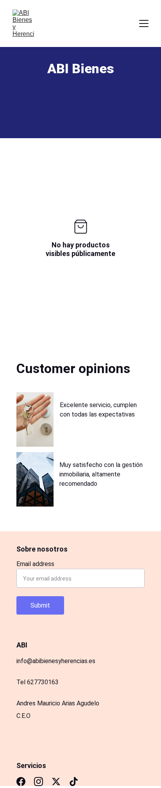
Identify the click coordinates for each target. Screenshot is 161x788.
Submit (40, 605)
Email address (35, 564)
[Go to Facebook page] (20, 781)
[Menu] (143, 23)
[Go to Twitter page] (56, 781)
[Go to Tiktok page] (73, 781)
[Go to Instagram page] (38, 781)
